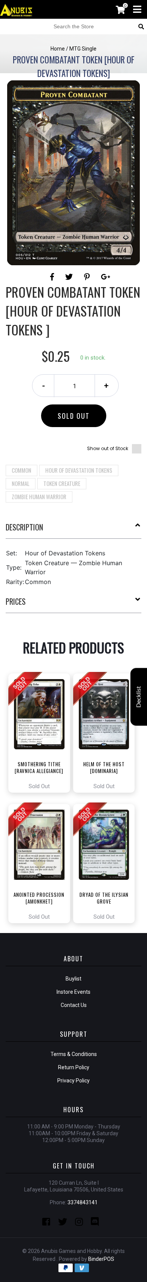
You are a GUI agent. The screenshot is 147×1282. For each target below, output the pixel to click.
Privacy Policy (73, 1081)
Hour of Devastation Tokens (78, 470)
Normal (20, 483)
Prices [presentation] (16, 601)
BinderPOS (101, 1259)
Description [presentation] (24, 527)
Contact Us (74, 1005)
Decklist (139, 697)
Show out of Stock (107, 448)
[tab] (73, 530)
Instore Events (73, 992)
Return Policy (73, 1067)
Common (21, 470)
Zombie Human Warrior (39, 496)
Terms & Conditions (74, 1054)
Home (58, 49)
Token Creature (61, 483)
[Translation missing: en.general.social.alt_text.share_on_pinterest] (88, 276)
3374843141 (82, 1202)
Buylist (73, 979)
